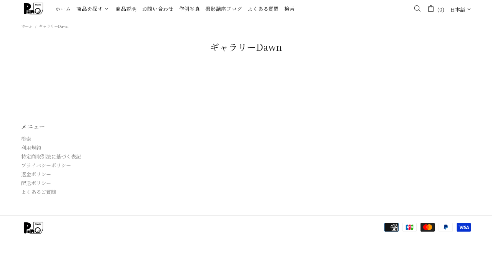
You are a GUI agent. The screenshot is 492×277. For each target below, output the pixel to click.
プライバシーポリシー (46, 165)
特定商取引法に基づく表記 (51, 156)
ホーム (27, 26)
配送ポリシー (36, 183)
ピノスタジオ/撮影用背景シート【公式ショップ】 (33, 8)
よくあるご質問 (38, 192)
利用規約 (31, 147)
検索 (26, 138)
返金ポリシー (36, 174)
